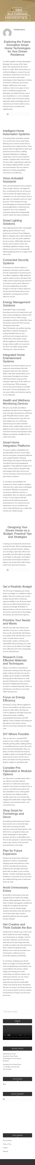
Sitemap (5, 1151)
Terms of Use (7, 1144)
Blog (4, 1084)
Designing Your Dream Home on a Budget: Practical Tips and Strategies (17, 532)
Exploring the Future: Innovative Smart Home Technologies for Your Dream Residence (17, 48)
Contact (5, 1148)
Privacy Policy (7, 1140)
